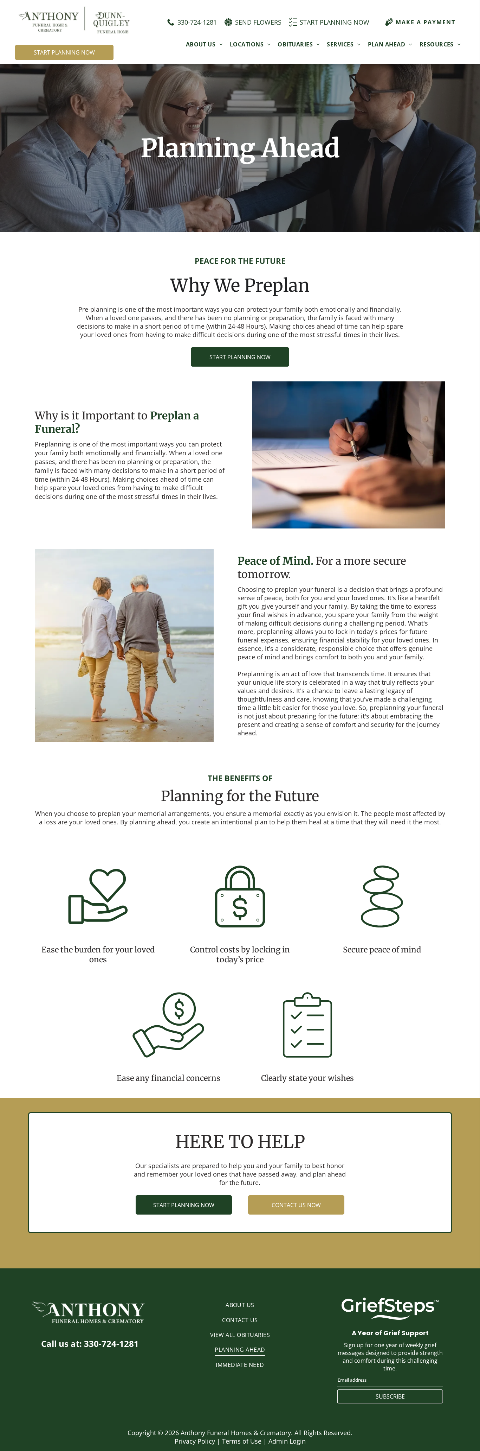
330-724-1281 (111, 1343)
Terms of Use (241, 1441)
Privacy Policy (195, 1441)
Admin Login (287, 1441)
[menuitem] (204, 44)
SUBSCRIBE (390, 1396)
